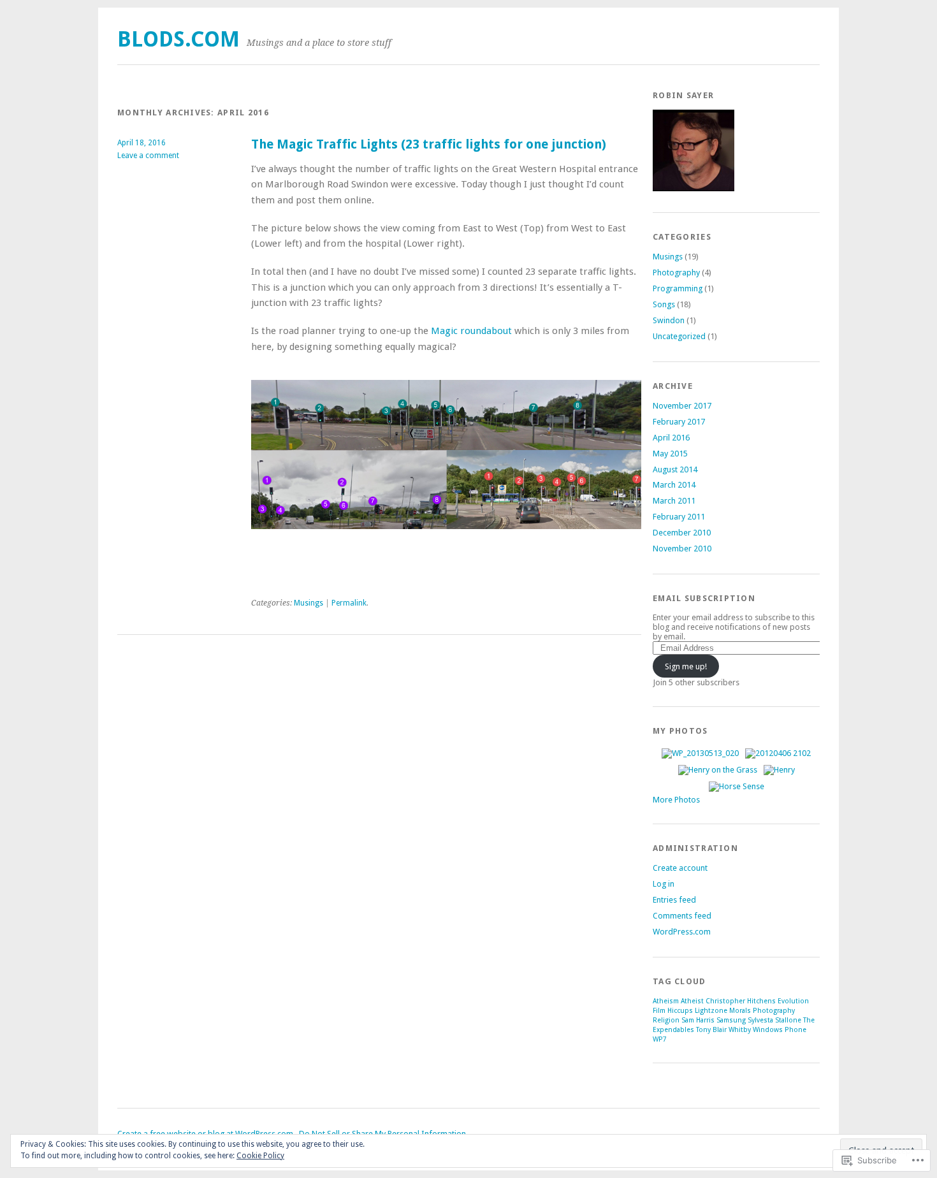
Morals (740, 1011)
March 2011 (674, 500)
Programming (677, 288)
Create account (680, 868)
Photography (676, 272)
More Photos (676, 799)
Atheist (692, 1001)
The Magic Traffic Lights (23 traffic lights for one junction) (428, 144)
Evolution (793, 1001)
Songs (664, 304)
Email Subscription (704, 598)
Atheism (666, 1001)
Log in (663, 884)
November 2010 (682, 548)
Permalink (349, 603)
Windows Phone (779, 1030)
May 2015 (670, 453)
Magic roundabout (471, 331)
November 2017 (682, 406)
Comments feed (682, 915)
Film (659, 1011)
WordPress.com (682, 931)
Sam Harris (698, 1020)
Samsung (731, 1020)
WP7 (660, 1039)
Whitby (740, 1030)
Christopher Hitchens (741, 1001)
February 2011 (679, 516)
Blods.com (178, 39)
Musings (308, 603)
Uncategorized (679, 336)
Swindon (669, 320)
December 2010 (682, 532)
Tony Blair (711, 1030)
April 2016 (671, 437)
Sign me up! (686, 666)
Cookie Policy (260, 1155)
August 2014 (675, 469)
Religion (666, 1020)
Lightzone (711, 1011)
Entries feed (674, 900)
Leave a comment (148, 155)
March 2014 (674, 485)
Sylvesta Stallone (774, 1020)
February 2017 (679, 421)
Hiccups (680, 1011)
